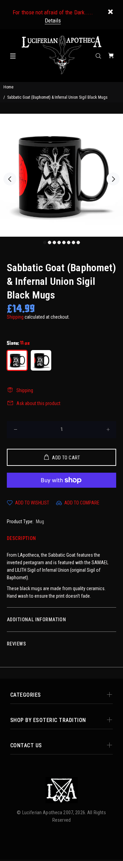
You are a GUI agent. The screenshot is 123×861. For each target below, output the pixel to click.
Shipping (15, 317)
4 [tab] (59, 242)
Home (8, 87)
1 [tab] (44, 242)
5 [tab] (64, 242)
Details (53, 20)
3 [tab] (54, 242)
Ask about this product (38, 403)
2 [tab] (49, 242)
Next (113, 178)
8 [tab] (78, 242)
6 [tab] (68, 242)
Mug (40, 521)
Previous (9, 178)
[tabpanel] (61, 175)
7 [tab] (73, 242)
